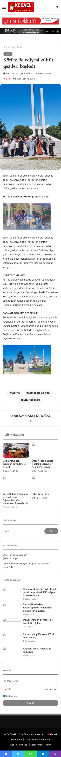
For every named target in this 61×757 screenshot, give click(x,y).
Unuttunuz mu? (50, 689)
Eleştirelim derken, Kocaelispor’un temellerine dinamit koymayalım (37, 607)
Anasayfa (10, 47)
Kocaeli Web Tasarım (41, 744)
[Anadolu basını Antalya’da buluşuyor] (11, 653)
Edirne (16, 392)
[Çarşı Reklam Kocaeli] (30, 20)
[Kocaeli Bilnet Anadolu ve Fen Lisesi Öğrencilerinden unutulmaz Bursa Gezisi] (16, 483)
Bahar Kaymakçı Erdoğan (15, 555)
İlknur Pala (8, 567)
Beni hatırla (11, 696)
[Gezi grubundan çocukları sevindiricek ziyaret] (16, 450)
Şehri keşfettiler (40, 494)
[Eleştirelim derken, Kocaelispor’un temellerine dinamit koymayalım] (11, 609)
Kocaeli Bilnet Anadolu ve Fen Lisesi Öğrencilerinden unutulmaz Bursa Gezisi (15, 499)
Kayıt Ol (30, 703)
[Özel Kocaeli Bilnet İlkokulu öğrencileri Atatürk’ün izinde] (45, 450)
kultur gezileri (31, 399)
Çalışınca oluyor (10, 558)
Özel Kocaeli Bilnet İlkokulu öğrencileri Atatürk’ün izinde (42, 463)
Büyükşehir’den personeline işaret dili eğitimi (38, 621)
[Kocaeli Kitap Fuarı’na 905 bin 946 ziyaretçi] (11, 639)
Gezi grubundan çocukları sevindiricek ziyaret (14, 463)
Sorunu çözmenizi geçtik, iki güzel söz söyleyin (26, 563)
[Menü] (4, 8)
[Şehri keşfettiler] (45, 483)
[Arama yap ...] (57, 8)
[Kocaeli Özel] (21, 7)
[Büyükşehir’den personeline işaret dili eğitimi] (11, 624)
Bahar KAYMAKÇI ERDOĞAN (19, 73)
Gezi (19, 47)
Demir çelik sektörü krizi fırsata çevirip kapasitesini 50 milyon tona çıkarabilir (40, 592)
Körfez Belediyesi (39, 392)
